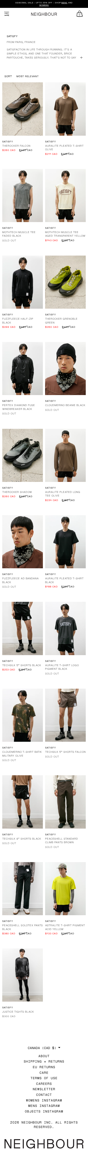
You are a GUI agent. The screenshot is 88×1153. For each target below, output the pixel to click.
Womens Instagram (44, 1100)
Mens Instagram (44, 1106)
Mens (64, 3)
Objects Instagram (44, 1111)
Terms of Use (44, 1078)
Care (44, 1072)
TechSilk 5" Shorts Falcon (65, 751)
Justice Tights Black (18, 1011)
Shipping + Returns (44, 1061)
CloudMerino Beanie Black (65, 405)
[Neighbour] (44, 14)
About (44, 1056)
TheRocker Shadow (17, 491)
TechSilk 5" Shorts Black (21, 665)
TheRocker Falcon (16, 145)
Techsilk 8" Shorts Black (21, 838)
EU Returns (44, 1067)
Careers (44, 1084)
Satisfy (7, 141)
